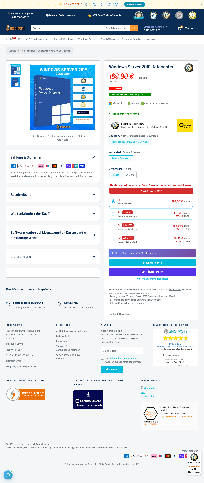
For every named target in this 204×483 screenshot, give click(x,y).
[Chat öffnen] (8, 474)
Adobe (9, 38)
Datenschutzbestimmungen (124, 357)
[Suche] (134, 28)
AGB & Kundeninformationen (71, 330)
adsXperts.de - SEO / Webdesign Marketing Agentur (109, 464)
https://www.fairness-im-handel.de (176, 416)
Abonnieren (111, 369)
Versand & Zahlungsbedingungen (68, 348)
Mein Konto (151, 29)
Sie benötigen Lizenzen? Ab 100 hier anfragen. (136, 253)
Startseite (14, 50)
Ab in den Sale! (134, 4)
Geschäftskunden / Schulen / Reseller (121, 38)
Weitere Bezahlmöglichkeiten (152, 278)
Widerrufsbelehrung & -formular (68, 356)
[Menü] (199, 453)
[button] (151, 201)
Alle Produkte (28, 50)
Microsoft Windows (62, 38)
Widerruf (151, 38)
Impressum (62, 340)
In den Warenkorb (152, 262)
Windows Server (87, 38)
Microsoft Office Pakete (31, 38)
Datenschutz (63, 336)
